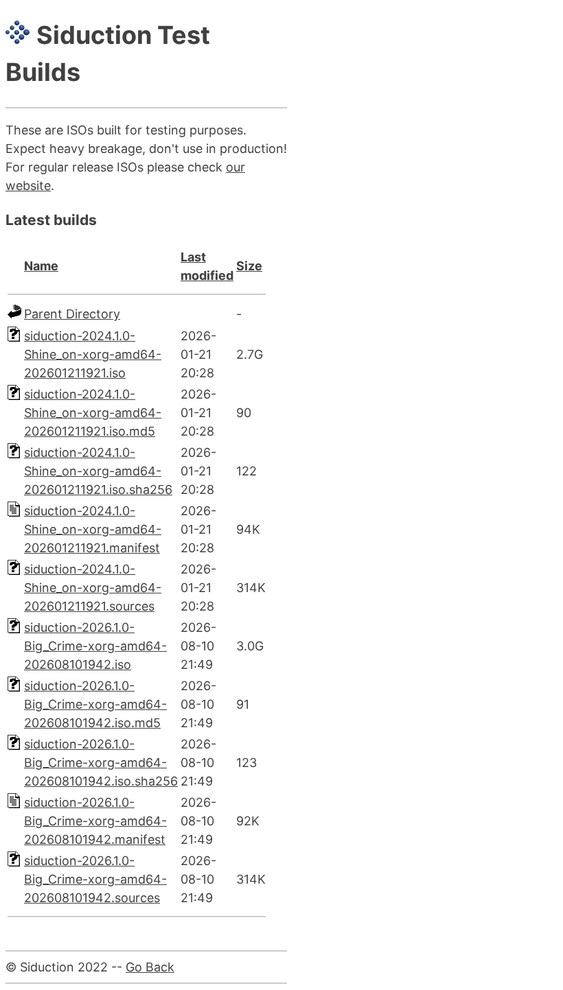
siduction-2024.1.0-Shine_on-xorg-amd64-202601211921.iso (92, 354)
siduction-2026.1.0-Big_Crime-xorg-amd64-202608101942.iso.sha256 (101, 762)
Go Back (150, 967)
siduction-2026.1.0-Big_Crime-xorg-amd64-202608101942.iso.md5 (95, 704)
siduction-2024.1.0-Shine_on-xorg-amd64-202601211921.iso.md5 (92, 412)
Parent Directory (72, 314)
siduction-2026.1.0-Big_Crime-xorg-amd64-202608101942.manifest (95, 821)
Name (41, 266)
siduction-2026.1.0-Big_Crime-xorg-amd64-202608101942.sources (95, 879)
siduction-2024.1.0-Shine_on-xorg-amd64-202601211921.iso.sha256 (98, 471)
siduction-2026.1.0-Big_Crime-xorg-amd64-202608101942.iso (95, 646)
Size (249, 266)
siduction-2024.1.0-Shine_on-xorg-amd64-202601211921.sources (92, 587)
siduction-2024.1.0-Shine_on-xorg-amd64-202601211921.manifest (92, 529)
